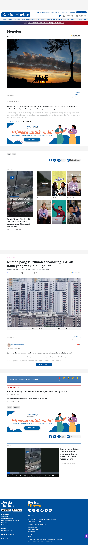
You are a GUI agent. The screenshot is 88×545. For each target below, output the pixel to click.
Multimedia (65, 19)
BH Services (4, 524)
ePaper (63, 12)
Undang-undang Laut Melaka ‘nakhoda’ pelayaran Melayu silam (37, 391)
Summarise (13, 273)
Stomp (29, 536)
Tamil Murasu (31, 534)
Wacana (42, 19)
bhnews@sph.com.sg (37, 521)
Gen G (73, 19)
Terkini (4, 19)
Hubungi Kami (5, 514)
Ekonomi (29, 19)
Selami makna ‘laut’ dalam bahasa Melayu (27, 399)
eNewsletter (55, 12)
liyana (14, 154)
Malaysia (17, 19)
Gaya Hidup (35, 19)
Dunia (23, 19)
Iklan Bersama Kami (7, 530)
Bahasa (9, 407)
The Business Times (33, 529)
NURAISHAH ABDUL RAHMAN (18, 345)
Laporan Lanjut (44, 364)
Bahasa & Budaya (56, 19)
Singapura (10, 19)
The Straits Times (32, 527)
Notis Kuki (4, 522)
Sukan (48, 19)
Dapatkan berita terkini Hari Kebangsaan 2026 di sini (46, 23)
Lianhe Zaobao (31, 531)
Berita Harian (31, 533)
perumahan (16, 407)
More (79, 19)
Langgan (81, 12)
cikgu (9, 154)
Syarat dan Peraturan (7, 518)
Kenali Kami (4, 516)
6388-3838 (4, 538)
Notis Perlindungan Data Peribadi (10, 520)
